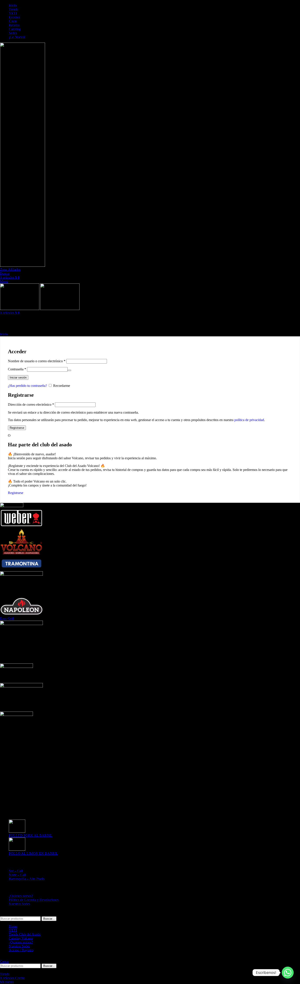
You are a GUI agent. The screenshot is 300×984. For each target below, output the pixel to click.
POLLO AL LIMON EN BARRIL (33, 853)
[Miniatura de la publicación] (17, 831)
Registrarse (17, 427)
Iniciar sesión (18, 377)
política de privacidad (249, 420)
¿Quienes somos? (21, 896)
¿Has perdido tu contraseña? (27, 385)
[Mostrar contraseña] (69, 370)
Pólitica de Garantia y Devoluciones (34, 900)
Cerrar (4, 961)
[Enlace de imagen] (16, 715)
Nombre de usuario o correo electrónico (36, 361)
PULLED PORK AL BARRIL (30, 835)
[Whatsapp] (288, 973)
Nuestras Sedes (19, 904)
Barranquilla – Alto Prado (26, 879)
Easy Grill (7, 618)
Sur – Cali (16, 871)
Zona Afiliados (10, 269)
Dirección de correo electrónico (31, 404)
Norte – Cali (17, 875)
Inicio (4, 334)
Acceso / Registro (21, 950)
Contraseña (17, 369)
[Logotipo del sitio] (22, 265)
